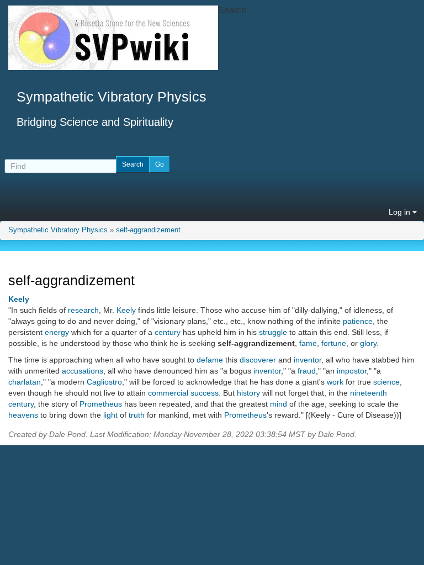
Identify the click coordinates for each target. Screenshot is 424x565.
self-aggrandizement (148, 230)
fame (308, 343)
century (168, 332)
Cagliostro (104, 381)
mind (278, 403)
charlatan (24, 381)
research (83, 310)
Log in (400, 211)
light (110, 415)
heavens (23, 415)
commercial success (183, 392)
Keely (18, 299)
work (335, 381)
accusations (82, 370)
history (248, 392)
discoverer (258, 359)
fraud (307, 370)
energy (57, 332)
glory (368, 343)
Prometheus (101, 403)
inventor (307, 359)
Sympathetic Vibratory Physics (58, 230)
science (386, 381)
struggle (273, 332)
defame (210, 359)
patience (358, 321)
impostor (352, 370)
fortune (333, 343)
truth (137, 415)
